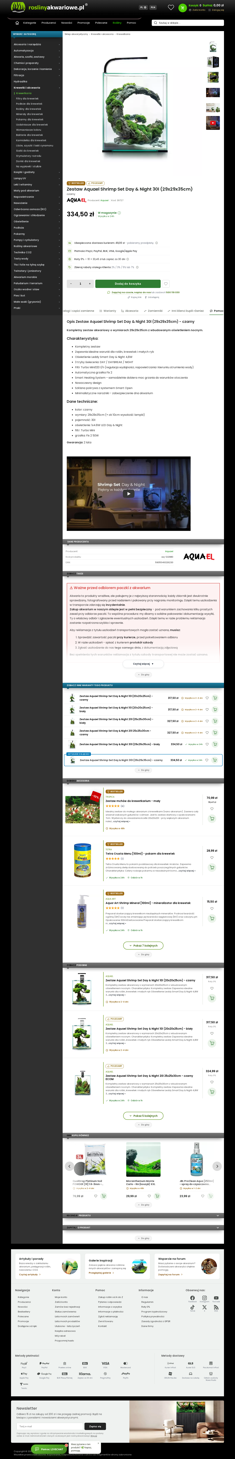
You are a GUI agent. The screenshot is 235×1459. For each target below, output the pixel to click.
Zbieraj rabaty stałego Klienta (92, 267)
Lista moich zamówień (67, 1316)
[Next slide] (217, 1166)
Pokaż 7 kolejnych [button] (145, 945)
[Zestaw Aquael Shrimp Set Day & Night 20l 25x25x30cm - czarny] (72, 732)
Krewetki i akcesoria (102, 34)
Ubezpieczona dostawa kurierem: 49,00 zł (99, 243)
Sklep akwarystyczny (76, 34)
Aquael (169, 551)
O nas (144, 1297)
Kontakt (102, 1326)
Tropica (110, 797)
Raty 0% (212, 981)
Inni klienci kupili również (188, 311)
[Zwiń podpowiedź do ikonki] (98, 1443)
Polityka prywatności (152, 1316)
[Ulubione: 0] (171, 7)
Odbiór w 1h (137, 878)
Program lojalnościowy (154, 1311)
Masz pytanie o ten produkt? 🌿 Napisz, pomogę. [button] (81, 1447)
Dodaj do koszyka (128, 283)
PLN (153, 7)
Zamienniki (155, 311)
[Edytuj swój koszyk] (182, 8)
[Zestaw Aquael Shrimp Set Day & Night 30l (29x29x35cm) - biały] (72, 744)
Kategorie (29, 23)
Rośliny (117, 23)
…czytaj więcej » (121, 821)
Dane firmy (147, 1326)
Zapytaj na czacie (122, 292)
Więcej (93, 1435)
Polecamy (97, 183)
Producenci (49, 23)
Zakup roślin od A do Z (110, 1297)
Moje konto (61, 1297)
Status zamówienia (65, 1311)
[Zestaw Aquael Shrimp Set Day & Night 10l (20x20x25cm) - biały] (72, 709)
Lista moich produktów (67, 1321)
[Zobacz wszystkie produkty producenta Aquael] (77, 200)
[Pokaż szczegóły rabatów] (137, 267)
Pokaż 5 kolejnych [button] (145, 1116)
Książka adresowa (65, 1331)
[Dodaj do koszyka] (212, 818)
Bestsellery (24, 1311)
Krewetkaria (123, 34)
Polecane (101, 23)
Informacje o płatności (110, 1311)
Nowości (66, 23)
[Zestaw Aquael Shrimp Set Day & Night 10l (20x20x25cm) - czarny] (72, 698)
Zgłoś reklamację (108, 1316)
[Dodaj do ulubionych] (166, 284)
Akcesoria (131, 311)
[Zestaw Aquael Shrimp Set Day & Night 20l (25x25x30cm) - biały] (72, 721)
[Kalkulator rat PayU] (127, 259)
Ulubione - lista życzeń (67, 1326)
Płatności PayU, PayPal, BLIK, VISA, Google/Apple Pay (105, 251)
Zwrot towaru (105, 1321)
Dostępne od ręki (27, 1326)
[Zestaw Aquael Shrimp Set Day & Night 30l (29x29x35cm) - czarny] (134, 108)
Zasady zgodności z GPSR (155, 1321)
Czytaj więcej (143, 664)
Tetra (109, 850)
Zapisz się (95, 1426)
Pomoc (131, 23)
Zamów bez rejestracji (67, 1306)
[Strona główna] (17, 23)
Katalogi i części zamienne (76, 311)
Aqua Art (111, 899)
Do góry (145, 674)
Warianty (110, 311)
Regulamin (147, 1302)
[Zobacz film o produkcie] (213, 123)
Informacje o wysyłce (110, 1306)
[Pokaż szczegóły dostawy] (156, 243)
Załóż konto (61, 1302)
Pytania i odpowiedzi (109, 1302)
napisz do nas (142, 292)
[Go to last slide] (69, 1166)
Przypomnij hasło (64, 1340)
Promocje (84, 23)
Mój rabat (60, 1335)
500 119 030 (173, 292)
